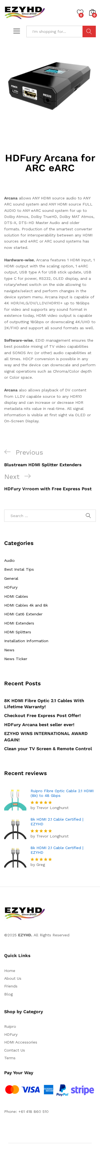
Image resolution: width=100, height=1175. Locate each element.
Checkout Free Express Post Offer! (42, 715)
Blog (8, 994)
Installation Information (26, 641)
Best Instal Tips (19, 569)
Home (9, 970)
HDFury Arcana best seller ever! (39, 724)
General (11, 578)
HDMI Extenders (19, 623)
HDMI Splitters (17, 632)
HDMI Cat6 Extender (23, 614)
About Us (12, 978)
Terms (10, 1058)
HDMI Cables (16, 596)
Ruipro (10, 1026)
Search (89, 31)
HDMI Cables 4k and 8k (26, 605)
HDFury (11, 587)
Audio (9, 560)
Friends (11, 986)
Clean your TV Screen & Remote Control (48, 748)
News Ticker (15, 659)
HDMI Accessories (20, 1042)
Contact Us (14, 1050)
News (9, 650)
